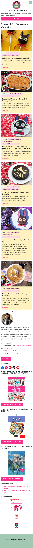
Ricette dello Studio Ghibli (13, 53)
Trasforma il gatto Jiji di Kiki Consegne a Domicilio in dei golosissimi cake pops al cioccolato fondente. (16, 63)
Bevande (5, 139)
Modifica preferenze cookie (16, 543)
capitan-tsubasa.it (16, 503)
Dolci (4, 53)
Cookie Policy (21, 539)
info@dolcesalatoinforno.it (24, 345)
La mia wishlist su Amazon (8, 350)
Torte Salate (6, 93)
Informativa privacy (11, 539)
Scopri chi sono (25, 340)
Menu (16, 19)
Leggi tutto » (5, 67)
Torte (4, 232)
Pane (4, 288)
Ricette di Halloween (7, 141)
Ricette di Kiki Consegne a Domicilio (11, 55)
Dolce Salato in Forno (16, 10)
